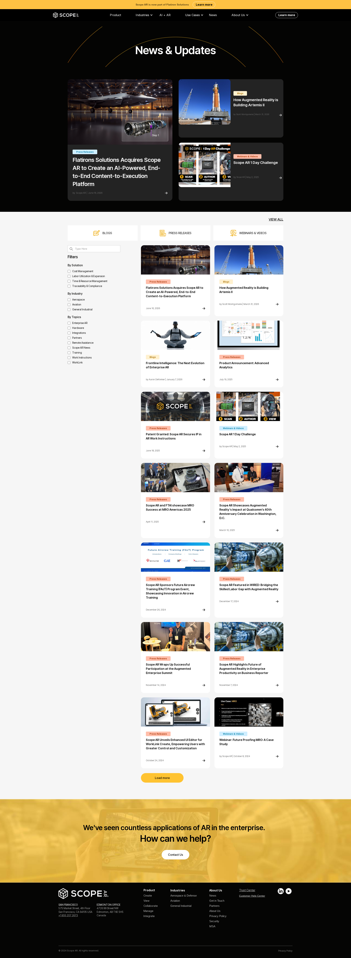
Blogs (240, 93)
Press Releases (85, 152)
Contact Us (175, 854)
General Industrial (180, 905)
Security (214, 921)
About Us (214, 910)
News (213, 15)
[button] (146, 15)
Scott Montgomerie (244, 114)
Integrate (149, 916)
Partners (214, 905)
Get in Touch (216, 900)
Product (115, 15)
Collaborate (151, 906)
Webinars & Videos (247, 156)
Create (148, 895)
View (146, 900)
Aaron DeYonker (157, 379)
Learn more (204, 4)
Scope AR (81, 192)
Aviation (175, 900)
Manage (148, 911)
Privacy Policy (218, 916)
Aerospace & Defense (183, 895)
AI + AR (165, 15)
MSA (212, 926)
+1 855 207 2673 (68, 915)
